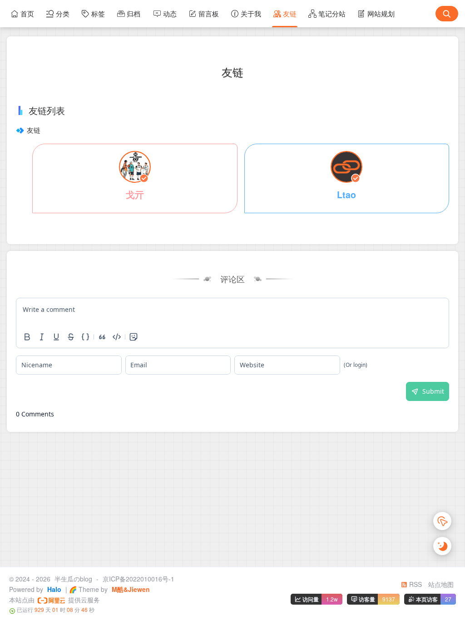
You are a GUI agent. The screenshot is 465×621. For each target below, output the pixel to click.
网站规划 (381, 13)
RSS (414, 584)
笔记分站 (332, 13)
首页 (27, 13)
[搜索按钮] (446, 13)
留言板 (208, 13)
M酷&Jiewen (130, 589)
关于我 (251, 13)
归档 (133, 13)
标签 (98, 13)
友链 (290, 13)
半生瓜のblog (73, 578)
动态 (170, 13)
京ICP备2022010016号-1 (138, 578)
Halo (53, 589)
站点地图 (441, 584)
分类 (62, 13)
